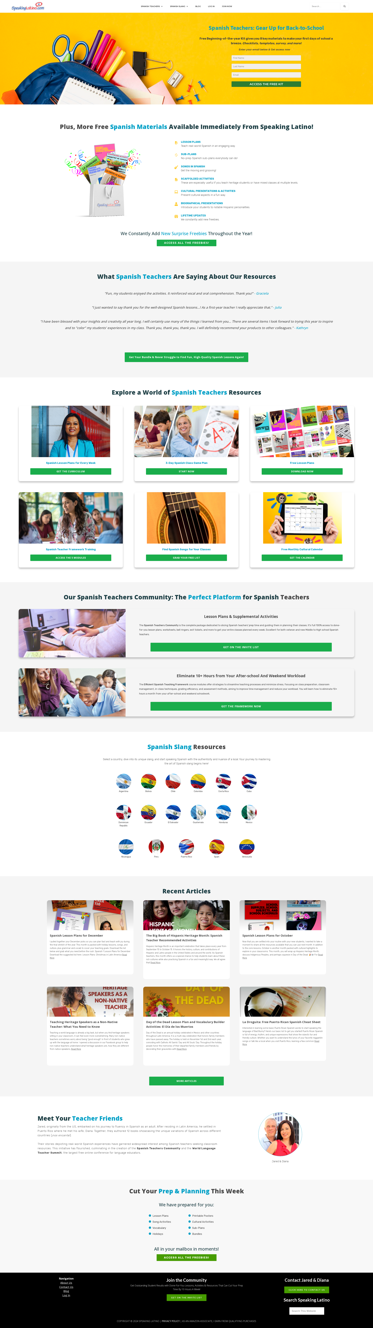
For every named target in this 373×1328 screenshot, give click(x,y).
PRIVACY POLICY (171, 1321)
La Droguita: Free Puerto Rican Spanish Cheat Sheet (283, 1026)
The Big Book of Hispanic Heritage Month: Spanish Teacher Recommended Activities (186, 939)
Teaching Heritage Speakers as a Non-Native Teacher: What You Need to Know (90, 1026)
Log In (66, 1295)
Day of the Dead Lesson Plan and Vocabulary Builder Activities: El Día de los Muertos (186, 1026)
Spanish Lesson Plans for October (283, 939)
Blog (66, 1291)
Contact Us (66, 1287)
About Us (66, 1282)
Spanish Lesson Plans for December (90, 939)
